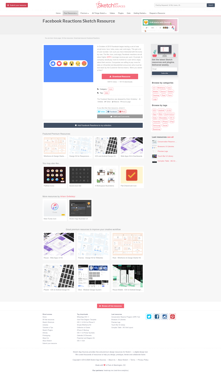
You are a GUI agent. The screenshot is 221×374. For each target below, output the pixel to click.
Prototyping (46, 335)
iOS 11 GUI (81, 341)
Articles (45, 333)
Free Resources (70, 13)
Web (160, 114)
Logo (155, 99)
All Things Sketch (99, 13)
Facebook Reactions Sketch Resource (79, 20)
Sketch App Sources (98, 359)
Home (58, 13)
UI (154, 87)
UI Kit (169, 110)
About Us (46, 338)
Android (161, 110)
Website (116, 102)
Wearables (163, 118)
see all (170, 136)
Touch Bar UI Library (165, 156)
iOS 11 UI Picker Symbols (86, 333)
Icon (169, 87)
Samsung (156, 125)
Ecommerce (169, 114)
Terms (132, 359)
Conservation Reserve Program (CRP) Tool (174, 141)
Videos (112, 13)
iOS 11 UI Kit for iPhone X (86, 322)
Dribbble (100, 102)
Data (128, 13)
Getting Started (139, 13)
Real (163, 95)
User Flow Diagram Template (86, 319)
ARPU (109, 57)
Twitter (108, 102)
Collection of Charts (83, 327)
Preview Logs (163, 151)
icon (110, 89)
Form (170, 95)
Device (163, 91)
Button (170, 91)
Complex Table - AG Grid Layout (170, 161)
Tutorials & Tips (48, 327)
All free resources (48, 319)
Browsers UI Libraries (166, 146)
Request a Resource (157, 13)
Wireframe (161, 87)
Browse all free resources (112, 306)
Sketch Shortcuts (48, 322)
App (154, 114)
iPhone (165, 121)
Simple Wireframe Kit (84, 325)
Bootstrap (156, 129)
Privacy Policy (143, 359)
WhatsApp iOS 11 (83, 317)
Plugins (121, 13)
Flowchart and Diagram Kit (86, 338)
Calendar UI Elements (84, 335)
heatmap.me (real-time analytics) (116, 370)
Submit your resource (50, 343)
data (106, 93)
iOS (154, 110)
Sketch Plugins (48, 330)
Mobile (155, 91)
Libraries (45, 325)
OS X (172, 118)
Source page (126, 102)
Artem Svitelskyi (131, 99)
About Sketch (47, 341)
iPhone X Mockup (83, 330)
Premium (84, 13)
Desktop (156, 95)
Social (165, 125)
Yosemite (156, 121)
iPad (172, 121)
